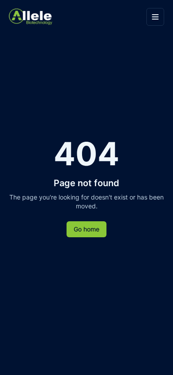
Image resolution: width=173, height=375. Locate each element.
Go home (86, 229)
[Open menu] (155, 17)
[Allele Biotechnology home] (75, 17)
